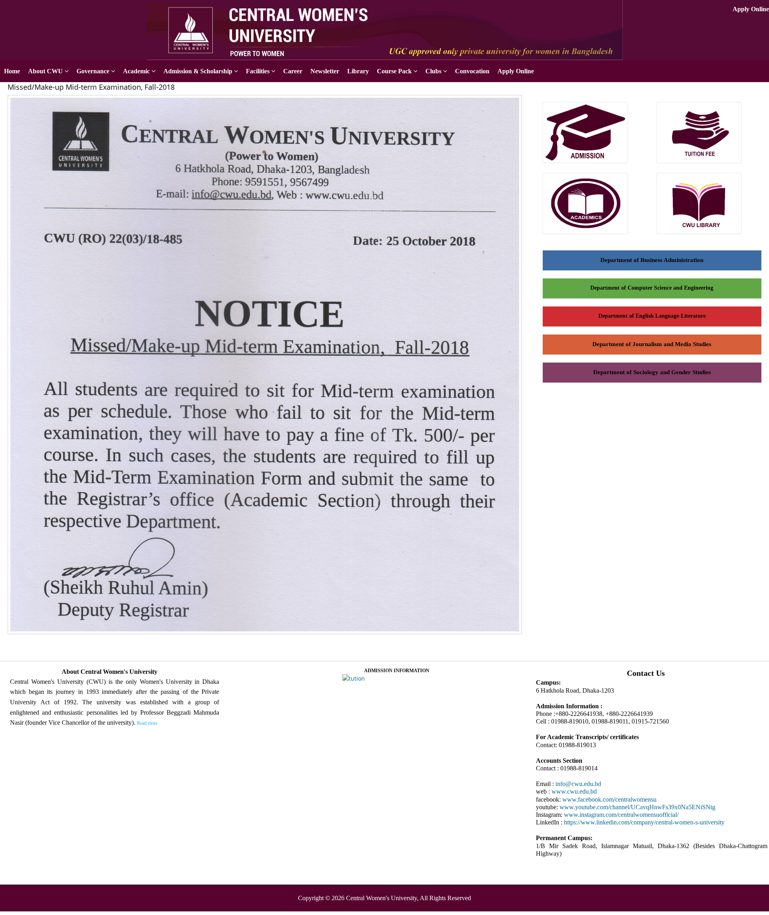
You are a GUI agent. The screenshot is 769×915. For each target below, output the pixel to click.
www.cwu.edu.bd (574, 791)
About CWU (45, 71)
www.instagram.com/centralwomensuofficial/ (621, 814)
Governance (92, 71)
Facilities (258, 71)
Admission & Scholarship (197, 71)
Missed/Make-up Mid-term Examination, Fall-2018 (91, 87)
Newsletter (324, 71)
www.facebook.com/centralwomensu (609, 799)
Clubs (433, 71)
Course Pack (394, 71)
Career (292, 71)
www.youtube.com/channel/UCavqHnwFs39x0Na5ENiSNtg (637, 807)
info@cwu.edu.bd (578, 783)
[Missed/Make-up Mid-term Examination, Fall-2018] (267, 635)
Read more (147, 723)
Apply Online (751, 9)
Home (12, 71)
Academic (136, 71)
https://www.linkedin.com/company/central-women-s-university (644, 822)
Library (358, 71)
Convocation (472, 71)
